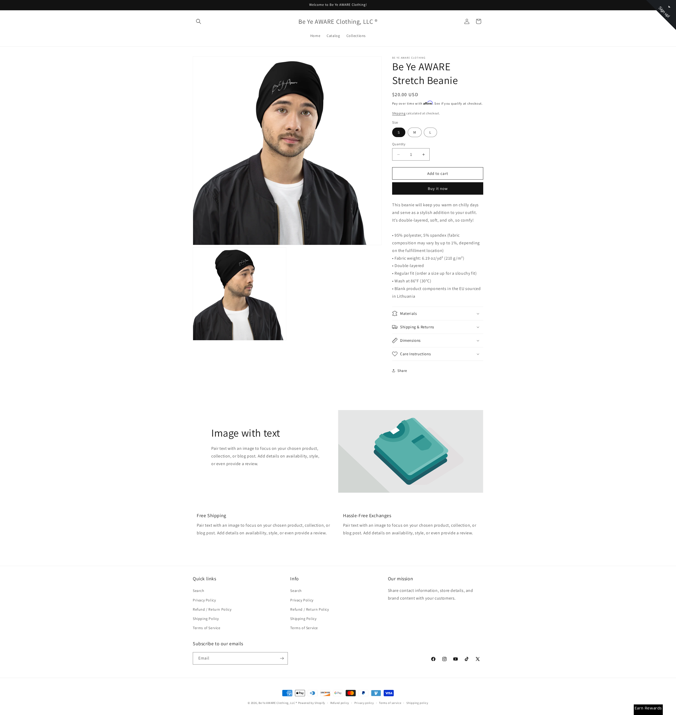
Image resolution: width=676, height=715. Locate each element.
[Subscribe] (282, 658)
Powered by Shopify (311, 703)
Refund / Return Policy (212, 609)
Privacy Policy (204, 600)
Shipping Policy (206, 618)
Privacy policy (364, 703)
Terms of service (390, 703)
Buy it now (438, 188)
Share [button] (402, 370)
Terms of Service (206, 627)
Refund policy (339, 703)
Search (198, 590)
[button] (198, 21)
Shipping (399, 113)
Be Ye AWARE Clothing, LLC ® (278, 703)
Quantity (398, 144)
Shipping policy (417, 703)
